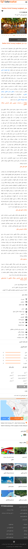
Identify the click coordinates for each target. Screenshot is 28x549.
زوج (25, 373)
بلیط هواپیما (11, 524)
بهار (12, 373)
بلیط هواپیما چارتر (24, 510)
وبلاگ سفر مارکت (10, 510)
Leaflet (26, 419)
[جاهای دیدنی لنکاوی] (20, 491)
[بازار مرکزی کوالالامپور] (7, 491)
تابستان (11, 375)
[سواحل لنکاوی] (7, 477)
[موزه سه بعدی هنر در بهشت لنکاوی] (7, 448)
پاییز (12, 378)
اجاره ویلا (25, 537)
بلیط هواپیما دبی (10, 527)
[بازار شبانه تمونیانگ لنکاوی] (7, 464)
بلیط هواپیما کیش (10, 531)
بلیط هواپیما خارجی (23, 513)
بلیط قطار (25, 531)
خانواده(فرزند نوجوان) (22, 378)
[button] (25, 35)
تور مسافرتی (25, 527)
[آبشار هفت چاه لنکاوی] (20, 477)
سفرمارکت (25, 524)
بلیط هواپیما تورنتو (23, 516)
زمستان (11, 381)
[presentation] (25, 25)
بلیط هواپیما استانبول (23, 507)
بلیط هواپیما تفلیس (9, 537)
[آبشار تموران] (20, 448)
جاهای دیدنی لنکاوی (9, 92)
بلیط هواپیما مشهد (9, 534)
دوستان (24, 381)
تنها (25, 383)
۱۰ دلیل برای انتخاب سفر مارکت (7, 513)
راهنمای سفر (25, 519)
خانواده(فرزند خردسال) (22, 375)
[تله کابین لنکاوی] (20, 464)
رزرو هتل (25, 534)
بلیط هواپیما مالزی (5, 70)
